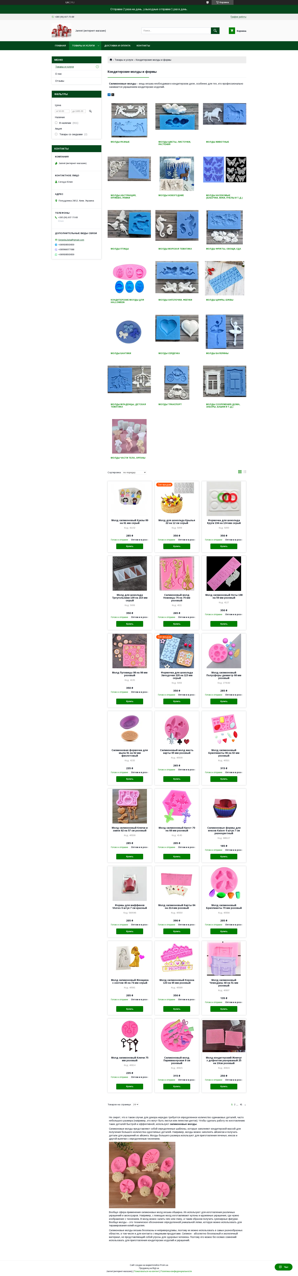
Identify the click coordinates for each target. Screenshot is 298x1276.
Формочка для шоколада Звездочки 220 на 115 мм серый (177, 675)
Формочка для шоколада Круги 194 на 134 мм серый (224, 521)
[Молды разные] (129, 120)
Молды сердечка (169, 353)
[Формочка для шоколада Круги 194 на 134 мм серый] (224, 498)
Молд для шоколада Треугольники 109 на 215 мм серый (129, 598)
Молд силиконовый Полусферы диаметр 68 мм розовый (223, 675)
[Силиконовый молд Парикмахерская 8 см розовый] (177, 1036)
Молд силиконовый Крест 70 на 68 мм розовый (177, 829)
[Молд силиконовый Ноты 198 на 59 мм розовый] (224, 573)
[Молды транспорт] (177, 383)
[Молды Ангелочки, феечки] (177, 278)
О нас (58, 73)
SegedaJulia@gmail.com (71, 240)
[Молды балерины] (224, 332)
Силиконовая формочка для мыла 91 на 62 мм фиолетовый (130, 753)
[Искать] (215, 30)
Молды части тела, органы (128, 458)
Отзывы (59, 81)
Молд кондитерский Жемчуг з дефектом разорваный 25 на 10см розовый (224, 1060)
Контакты (143, 45)
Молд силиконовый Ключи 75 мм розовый (129, 1059)
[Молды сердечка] (177, 332)
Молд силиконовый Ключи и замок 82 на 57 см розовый (130, 829)
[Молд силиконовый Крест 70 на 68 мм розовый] (177, 806)
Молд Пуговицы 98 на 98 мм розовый (129, 674)
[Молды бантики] (129, 332)
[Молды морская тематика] (177, 227)
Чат (286, 1267)
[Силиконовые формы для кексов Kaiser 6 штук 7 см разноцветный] (224, 806)
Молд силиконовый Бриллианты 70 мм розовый (224, 906)
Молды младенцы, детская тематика (128, 405)
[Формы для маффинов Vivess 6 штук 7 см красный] (130, 883)
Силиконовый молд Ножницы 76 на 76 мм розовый (176, 598)
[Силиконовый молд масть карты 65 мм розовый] (177, 728)
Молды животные (217, 142)
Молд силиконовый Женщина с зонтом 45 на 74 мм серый (129, 981)
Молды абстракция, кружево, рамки (123, 196)
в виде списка (244, 472)
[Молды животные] (224, 120)
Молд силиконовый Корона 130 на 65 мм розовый (177, 981)
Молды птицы (120, 249)
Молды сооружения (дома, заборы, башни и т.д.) (223, 405)
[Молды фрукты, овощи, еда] (224, 227)
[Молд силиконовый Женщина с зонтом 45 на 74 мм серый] (130, 958)
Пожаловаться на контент (146, 1271)
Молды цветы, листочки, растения (174, 143)
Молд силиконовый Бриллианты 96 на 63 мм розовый (223, 753)
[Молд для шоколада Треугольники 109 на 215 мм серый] (130, 573)
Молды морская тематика (175, 249)
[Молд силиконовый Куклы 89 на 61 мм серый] (130, 498)
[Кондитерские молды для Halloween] (129, 278)
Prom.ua (164, 1265)
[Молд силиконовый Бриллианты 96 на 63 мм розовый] (224, 728)
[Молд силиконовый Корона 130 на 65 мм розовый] (177, 958)
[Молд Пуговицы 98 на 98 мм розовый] (130, 651)
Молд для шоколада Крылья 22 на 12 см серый (176, 521)
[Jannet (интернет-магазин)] (61, 36)
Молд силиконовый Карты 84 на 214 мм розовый (176, 906)
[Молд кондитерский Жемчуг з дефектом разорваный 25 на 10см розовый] (224, 1036)
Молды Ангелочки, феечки (175, 300)
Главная (60, 45)
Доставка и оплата (117, 45)
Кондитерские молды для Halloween (127, 301)
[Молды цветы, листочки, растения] (177, 120)
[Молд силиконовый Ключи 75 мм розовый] (130, 1036)
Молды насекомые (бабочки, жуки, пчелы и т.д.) (224, 196)
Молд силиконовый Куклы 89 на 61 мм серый (129, 521)
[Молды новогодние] (177, 174)
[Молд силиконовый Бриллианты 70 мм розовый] (224, 883)
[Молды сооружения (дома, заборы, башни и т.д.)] (224, 383)
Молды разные (120, 142)
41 (241, 1104)
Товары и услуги (83, 45)
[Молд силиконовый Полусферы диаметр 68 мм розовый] (224, 651)
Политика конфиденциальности (176, 1271)
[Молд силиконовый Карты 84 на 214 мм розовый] (177, 883)
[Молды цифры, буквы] (224, 278)
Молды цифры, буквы (219, 300)
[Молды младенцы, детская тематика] (129, 383)
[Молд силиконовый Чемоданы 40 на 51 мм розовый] (224, 958)
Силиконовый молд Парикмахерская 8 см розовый (176, 1060)
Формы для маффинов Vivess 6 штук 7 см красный (129, 906)
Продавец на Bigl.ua (149, 1268)
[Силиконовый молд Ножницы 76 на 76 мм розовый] (177, 573)
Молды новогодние (171, 195)
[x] (112, 95)
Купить (129, 546)
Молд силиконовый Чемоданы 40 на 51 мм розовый (224, 983)
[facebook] (109, 95)
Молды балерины (217, 353)
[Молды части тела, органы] (129, 436)
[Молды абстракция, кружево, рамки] (129, 174)
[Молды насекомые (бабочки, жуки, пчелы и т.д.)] (224, 174)
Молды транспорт (170, 404)
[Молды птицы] (129, 227)
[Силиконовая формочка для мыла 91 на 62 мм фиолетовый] (130, 728)
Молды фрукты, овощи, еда (223, 249)
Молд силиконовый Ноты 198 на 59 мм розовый (223, 596)
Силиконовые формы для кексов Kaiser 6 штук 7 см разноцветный (224, 830)
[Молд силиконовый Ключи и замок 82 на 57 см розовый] (130, 806)
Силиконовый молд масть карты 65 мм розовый (176, 751)
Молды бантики (121, 353)
